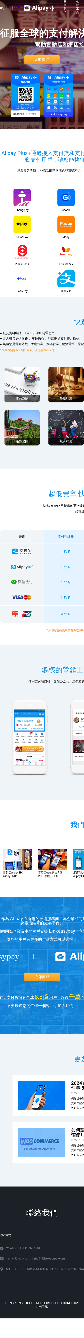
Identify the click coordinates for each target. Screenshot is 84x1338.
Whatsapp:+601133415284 (23, 1248)
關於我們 (65, 7)
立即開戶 (42, 60)
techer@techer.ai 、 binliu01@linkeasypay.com (35, 1258)
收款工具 (77, 7)
